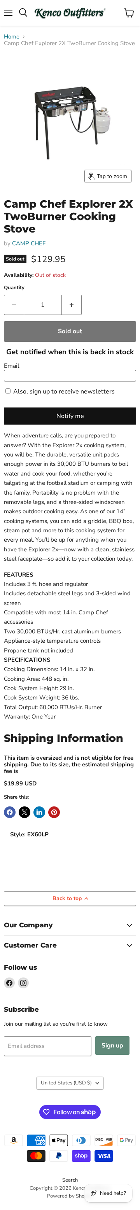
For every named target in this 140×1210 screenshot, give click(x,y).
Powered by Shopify (70, 1196)
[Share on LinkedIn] (39, 812)
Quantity (14, 288)
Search (70, 1180)
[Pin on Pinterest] (54, 812)
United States (66, 1082)
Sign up (112, 1045)
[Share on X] (24, 812)
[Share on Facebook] (10, 812)
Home (11, 36)
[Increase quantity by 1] (72, 305)
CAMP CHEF (29, 243)
